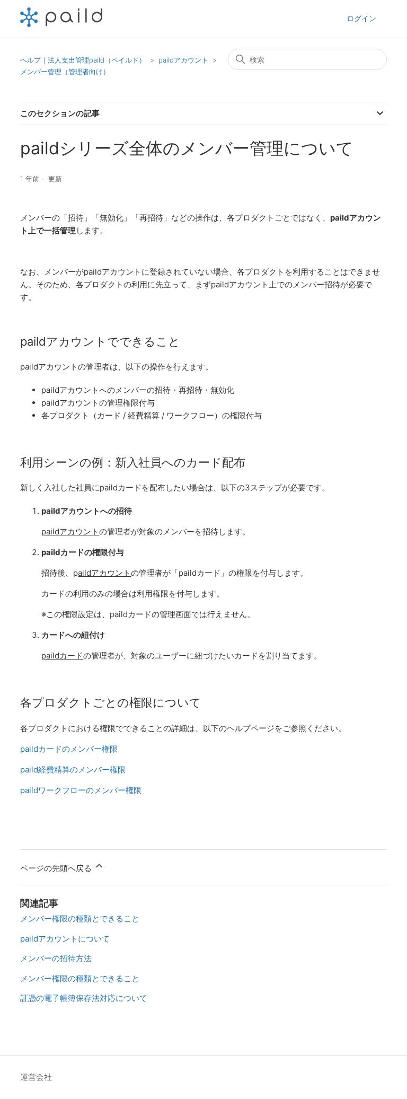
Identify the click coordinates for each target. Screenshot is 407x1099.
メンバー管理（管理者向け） (65, 71)
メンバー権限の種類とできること (79, 918)
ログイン (361, 18)
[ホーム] (61, 24)
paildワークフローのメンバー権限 (80, 790)
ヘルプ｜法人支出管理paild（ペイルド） (83, 60)
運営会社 (36, 1077)
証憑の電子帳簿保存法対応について (83, 998)
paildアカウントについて (65, 939)
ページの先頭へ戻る (57, 868)
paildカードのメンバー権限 (69, 749)
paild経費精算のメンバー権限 (73, 769)
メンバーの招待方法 (56, 958)
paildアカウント (183, 60)
